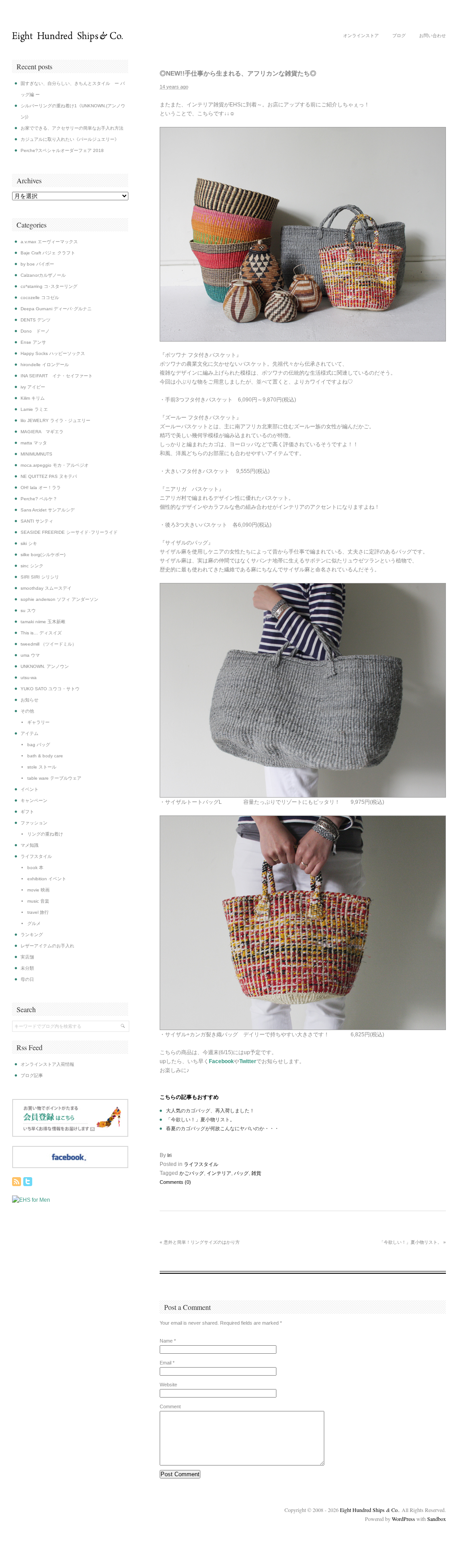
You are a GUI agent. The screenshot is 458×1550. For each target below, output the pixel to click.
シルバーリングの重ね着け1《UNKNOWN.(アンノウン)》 (73, 111)
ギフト (27, 811)
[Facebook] (70, 1166)
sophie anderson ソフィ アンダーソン (59, 599)
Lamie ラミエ (34, 409)
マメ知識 (29, 845)
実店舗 (27, 956)
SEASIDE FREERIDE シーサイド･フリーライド (69, 532)
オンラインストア (361, 35)
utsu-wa (29, 677)
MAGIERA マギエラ (42, 431)
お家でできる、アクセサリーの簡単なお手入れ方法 (72, 128)
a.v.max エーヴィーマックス (49, 241)
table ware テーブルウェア (54, 778)
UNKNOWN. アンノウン (45, 666)
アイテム (29, 733)
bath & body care (45, 755)
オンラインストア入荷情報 (47, 1064)
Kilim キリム (33, 398)
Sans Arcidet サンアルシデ (48, 509)
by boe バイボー (37, 264)
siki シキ (29, 543)
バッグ (241, 1173)
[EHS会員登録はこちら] (70, 1135)
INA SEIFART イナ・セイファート (57, 375)
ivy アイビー (33, 386)
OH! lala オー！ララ (41, 487)
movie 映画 (38, 889)
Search (26, 1009)
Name (166, 1340)
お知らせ (29, 699)
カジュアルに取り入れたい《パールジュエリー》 (70, 139)
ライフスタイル (201, 1164)
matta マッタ (34, 442)
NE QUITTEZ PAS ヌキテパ (49, 476)
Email (165, 1362)
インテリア (219, 1173)
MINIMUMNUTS (36, 454)
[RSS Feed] (16, 1181)
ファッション (34, 822)
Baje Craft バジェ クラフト (48, 252)
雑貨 (256, 1173)
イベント (29, 789)
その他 (27, 711)
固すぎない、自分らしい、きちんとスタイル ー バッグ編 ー (73, 89)
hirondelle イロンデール (45, 364)
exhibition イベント (46, 878)
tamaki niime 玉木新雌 (43, 621)
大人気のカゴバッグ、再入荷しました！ (210, 1110)
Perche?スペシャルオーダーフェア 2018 (62, 150)
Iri (169, 1155)
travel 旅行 (38, 912)
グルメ (34, 923)
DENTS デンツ (36, 319)
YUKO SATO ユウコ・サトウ (50, 688)
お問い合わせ (432, 35)
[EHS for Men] (31, 1200)
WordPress (403, 1518)
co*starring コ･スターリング (49, 286)
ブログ (399, 35)
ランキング (32, 934)
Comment (170, 1406)
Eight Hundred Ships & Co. (67, 36)
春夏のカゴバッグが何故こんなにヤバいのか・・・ (222, 1128)
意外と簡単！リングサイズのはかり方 (200, 1242)
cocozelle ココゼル (40, 297)
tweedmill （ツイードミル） (48, 644)
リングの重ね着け (45, 834)
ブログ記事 (32, 1075)
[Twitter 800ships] (27, 1181)
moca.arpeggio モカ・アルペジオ (55, 465)
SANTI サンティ (37, 521)
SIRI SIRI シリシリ (40, 576)
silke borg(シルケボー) (43, 554)
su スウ (28, 610)
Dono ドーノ (35, 331)
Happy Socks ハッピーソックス (53, 353)
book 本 (35, 867)
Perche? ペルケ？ (39, 498)
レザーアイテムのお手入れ (47, 945)
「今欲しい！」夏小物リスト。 (200, 1119)
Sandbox (436, 1518)
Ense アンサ (33, 342)
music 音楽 (38, 901)
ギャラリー (38, 722)
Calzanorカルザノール (43, 275)
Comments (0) (175, 1182)
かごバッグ (191, 1173)
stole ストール (41, 766)
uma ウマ (30, 655)
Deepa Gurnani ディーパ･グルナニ (56, 308)
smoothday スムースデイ (46, 588)
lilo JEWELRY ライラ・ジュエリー (55, 420)
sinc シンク (32, 565)
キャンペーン (34, 800)
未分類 (27, 968)
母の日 (27, 979)
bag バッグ (38, 744)
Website (168, 1384)
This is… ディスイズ (41, 632)
